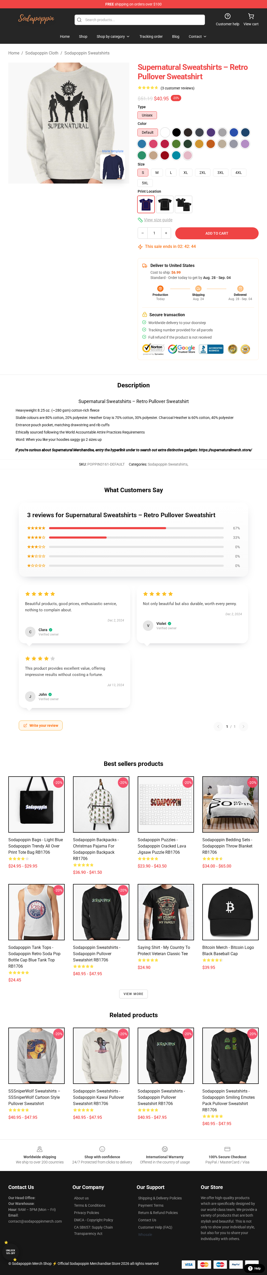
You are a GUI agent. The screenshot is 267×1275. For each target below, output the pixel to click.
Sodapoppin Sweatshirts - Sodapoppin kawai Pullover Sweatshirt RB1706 (98, 1097)
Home (13, 53)
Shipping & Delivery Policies (160, 1198)
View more (134, 994)
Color (142, 123)
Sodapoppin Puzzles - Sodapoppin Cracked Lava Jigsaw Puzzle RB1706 (162, 846)
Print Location (149, 191)
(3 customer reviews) (178, 88)
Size (141, 164)
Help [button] (257, 1268)
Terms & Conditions (89, 1205)
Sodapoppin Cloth (41, 53)
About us (81, 1198)
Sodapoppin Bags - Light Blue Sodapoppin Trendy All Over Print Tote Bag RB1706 (35, 846)
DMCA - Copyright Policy (93, 1220)
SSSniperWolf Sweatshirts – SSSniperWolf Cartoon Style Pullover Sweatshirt (34, 1097)
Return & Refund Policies (158, 1213)
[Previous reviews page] (218, 726)
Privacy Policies (86, 1213)
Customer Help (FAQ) (155, 1227)
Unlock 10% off (10, 1252)
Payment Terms (150, 1205)
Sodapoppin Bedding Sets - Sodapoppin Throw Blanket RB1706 (227, 846)
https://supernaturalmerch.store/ (225, 450)
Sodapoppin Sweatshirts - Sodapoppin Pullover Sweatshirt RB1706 (96, 953)
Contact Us (147, 1220)
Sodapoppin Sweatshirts (87, 53)
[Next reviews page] (243, 726)
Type (142, 107)
